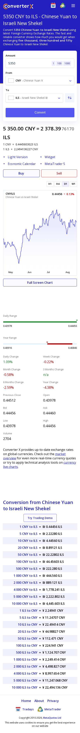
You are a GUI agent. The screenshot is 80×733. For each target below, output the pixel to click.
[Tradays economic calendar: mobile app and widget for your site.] (54, 6)
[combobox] (40, 80)
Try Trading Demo (40, 518)
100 (59, 63)
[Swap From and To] (69, 97)
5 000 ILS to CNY (25, 680)
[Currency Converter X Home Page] (18, 7)
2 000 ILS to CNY (25, 666)
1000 (67, 63)
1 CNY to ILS (28, 527)
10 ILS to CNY (27, 624)
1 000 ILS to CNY (25, 659)
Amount (10, 55)
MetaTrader (52, 709)
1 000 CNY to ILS (25, 575)
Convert (40, 112)
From (9, 73)
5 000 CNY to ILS (25, 596)
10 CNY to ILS (27, 541)
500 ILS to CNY (26, 652)
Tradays (28, 709)
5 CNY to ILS (28, 534)
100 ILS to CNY (26, 645)
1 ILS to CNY (28, 610)
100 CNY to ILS (26, 562)
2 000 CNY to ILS (25, 582)
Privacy (53, 700)
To (7, 90)
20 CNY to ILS (27, 548)
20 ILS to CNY (27, 631)
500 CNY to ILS (26, 568)
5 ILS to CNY (28, 617)
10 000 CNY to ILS (24, 603)
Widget (50, 157)
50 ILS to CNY (27, 638)
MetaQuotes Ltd (52, 717)
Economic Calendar (22, 164)
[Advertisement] (40, 298)
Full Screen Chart (40, 282)
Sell (59, 173)
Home (26, 700)
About (39, 700)
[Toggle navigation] (73, 5)
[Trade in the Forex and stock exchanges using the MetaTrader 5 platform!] (63, 6)
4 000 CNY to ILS (25, 589)
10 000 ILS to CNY (24, 687)
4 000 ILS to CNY (25, 673)
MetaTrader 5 (55, 164)
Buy (21, 173)
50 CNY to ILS (27, 555)
